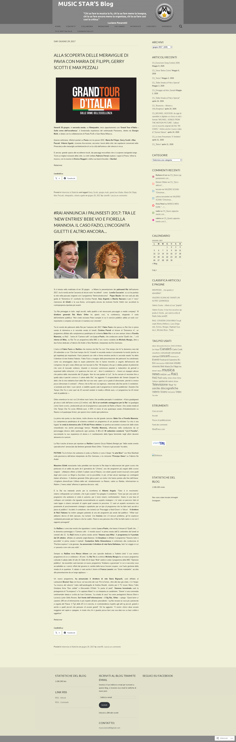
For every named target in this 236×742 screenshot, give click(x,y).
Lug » (154, 270)
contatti (71, 26)
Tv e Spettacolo (63, 31)
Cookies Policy (86, 31)
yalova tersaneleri (163, 197)
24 (176, 257)
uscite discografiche (165, 388)
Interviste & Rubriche (70, 192)
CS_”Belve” (156, 144)
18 (180, 254)
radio (168, 374)
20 (159, 257)
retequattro (69, 195)
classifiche (156, 353)
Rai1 (174, 374)
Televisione (160, 384)
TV (175, 385)
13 (159, 254)
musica (168, 370)
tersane (159, 189)
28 (163, 260)
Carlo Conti (177, 349)
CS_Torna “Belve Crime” (161, 70)
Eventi (155, 359)
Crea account (157, 411)
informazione (160, 363)
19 (154, 257)
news (156, 374)
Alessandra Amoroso (163, 346)
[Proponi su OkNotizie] (157, 455)
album (154, 346)
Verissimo (171, 392)
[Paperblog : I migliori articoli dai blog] (159, 443)
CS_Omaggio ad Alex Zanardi (163, 90)
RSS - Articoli (60, 698)
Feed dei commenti (159, 425)
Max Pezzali (59, 195)
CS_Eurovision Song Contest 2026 (166, 63)
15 (167, 254)
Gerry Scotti (93, 192)
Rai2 (154, 377)
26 (154, 260)
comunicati (165, 353)
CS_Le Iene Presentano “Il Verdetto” (166, 137)
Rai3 (160, 378)
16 (171, 254)
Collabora (87, 26)
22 (167, 257)
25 (180, 257)
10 (176, 250)
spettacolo (163, 381)
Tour (170, 384)
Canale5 (166, 349)
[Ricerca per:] (181, 26)
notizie (163, 374)
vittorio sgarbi (79, 195)
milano (159, 371)
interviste (169, 363)
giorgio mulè (104, 192)
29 (167, 260)
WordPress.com (158, 429)
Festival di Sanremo (168, 360)
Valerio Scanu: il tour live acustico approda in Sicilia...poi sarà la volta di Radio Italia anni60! (167, 313)
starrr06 (107, 195)
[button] (71, 260)
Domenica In (174, 356)
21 (163, 257)
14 (163, 254)
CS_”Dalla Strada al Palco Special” (166, 83)
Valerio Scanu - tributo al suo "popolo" (167, 305)
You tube (155, 395)
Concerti (151, 26)
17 (176, 254)
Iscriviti (104, 705)
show (174, 378)
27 (159, 260)
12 (154, 254)
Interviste (135, 26)
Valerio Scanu (159, 391)
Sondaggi (167, 26)
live (162, 366)
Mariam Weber (161, 182)
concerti (164, 356)
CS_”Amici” (156, 78)
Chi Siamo (120, 26)
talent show (173, 381)
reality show (167, 378)
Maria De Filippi (130, 192)
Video (178, 392)
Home (58, 26)
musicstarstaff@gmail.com (109, 728)
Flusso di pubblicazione (161, 420)
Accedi (155, 416)
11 (180, 250)
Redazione (103, 26)
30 (171, 260)
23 (171, 257)
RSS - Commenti (62, 702)
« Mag (154, 264)
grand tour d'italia (116, 192)
